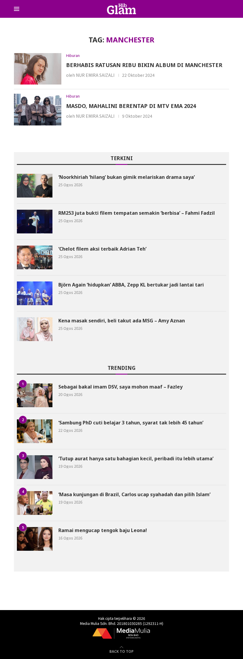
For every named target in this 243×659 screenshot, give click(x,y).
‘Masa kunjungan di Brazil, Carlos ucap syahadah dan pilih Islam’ (134, 494)
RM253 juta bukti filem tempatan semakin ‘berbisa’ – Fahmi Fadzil (136, 213)
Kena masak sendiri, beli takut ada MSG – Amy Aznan (121, 320)
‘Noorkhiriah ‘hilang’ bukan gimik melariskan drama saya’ (126, 177)
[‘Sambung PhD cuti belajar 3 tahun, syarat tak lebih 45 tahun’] (34, 431)
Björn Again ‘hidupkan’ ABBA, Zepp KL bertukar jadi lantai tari (131, 284)
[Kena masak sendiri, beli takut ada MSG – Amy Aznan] (34, 329)
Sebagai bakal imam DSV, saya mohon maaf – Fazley (120, 386)
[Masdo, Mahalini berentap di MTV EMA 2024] (37, 109)
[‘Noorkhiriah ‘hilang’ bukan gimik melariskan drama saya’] (34, 186)
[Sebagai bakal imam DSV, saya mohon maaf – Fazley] (34, 395)
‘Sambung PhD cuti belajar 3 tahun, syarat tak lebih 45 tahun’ (130, 422)
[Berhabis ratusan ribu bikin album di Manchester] (37, 69)
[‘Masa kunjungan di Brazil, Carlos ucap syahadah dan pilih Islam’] (34, 503)
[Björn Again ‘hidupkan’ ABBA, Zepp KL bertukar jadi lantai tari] (34, 293)
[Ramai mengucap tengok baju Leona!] (34, 539)
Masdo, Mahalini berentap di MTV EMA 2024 (131, 105)
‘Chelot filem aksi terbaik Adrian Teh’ (102, 249)
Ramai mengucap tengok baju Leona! (102, 530)
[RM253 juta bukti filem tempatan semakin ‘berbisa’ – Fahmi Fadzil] (34, 221)
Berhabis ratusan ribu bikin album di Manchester (144, 65)
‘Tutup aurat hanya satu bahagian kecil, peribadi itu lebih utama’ (135, 458)
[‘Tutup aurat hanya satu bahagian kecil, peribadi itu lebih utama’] (34, 467)
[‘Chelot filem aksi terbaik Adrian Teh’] (34, 257)
